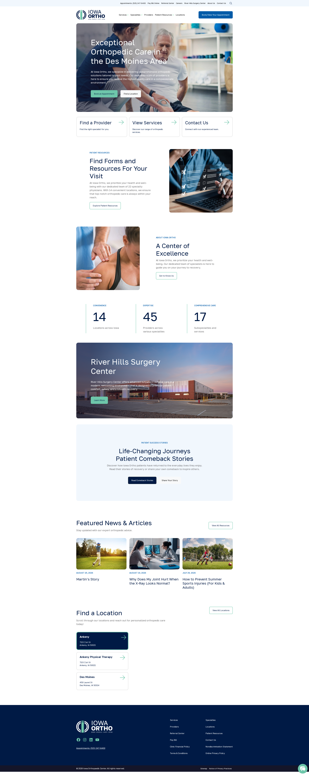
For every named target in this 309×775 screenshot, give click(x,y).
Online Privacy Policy (215, 753)
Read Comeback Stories (142, 480)
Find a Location (131, 94)
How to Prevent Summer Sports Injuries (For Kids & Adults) (204, 583)
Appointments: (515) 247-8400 (133, 3)
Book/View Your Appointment (215, 15)
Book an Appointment (104, 94)
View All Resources (220, 525)
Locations (180, 15)
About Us (211, 3)
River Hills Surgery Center (195, 3)
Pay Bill (173, 740)
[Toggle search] (231, 3)
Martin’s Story (87, 579)
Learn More (99, 400)
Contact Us (221, 3)
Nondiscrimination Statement (219, 746)
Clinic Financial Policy (180, 746)
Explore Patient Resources (105, 205)
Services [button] (123, 15)
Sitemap (203, 769)
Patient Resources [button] (163, 15)
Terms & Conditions (179, 753)
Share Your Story (170, 480)
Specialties (211, 720)
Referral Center (167, 3)
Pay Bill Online (153, 3)
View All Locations (221, 610)
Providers (148, 15)
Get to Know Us (166, 276)
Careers (179, 3)
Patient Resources (214, 733)
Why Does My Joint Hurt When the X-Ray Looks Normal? (154, 581)
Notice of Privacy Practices (220, 769)
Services (174, 720)
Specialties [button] (135, 15)
